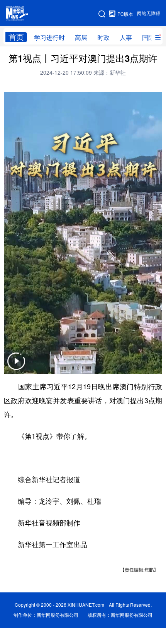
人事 (126, 37)
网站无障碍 (148, 13)
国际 (148, 37)
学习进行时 (49, 37)
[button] (16, 366)
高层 (81, 37)
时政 (103, 37)
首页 (16, 37)
